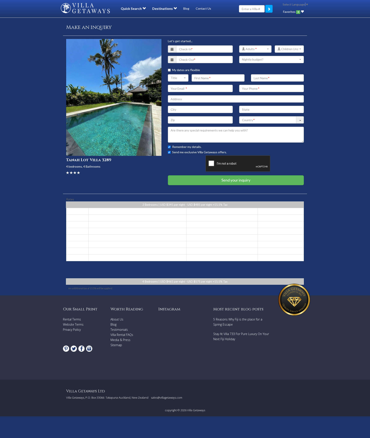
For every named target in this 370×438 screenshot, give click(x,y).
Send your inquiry (235, 180)
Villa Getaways (196, 410)
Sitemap (116, 345)
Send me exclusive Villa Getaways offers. (199, 152)
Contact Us (203, 8)
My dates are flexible (186, 70)
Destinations (162, 8)
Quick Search (131, 8)
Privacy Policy (72, 330)
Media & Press (120, 340)
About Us (116, 319)
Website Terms (73, 324)
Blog (186, 8)
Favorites (291, 11)
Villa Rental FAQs (121, 335)
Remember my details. (186, 147)
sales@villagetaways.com (166, 397)
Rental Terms (72, 319)
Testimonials (119, 330)
